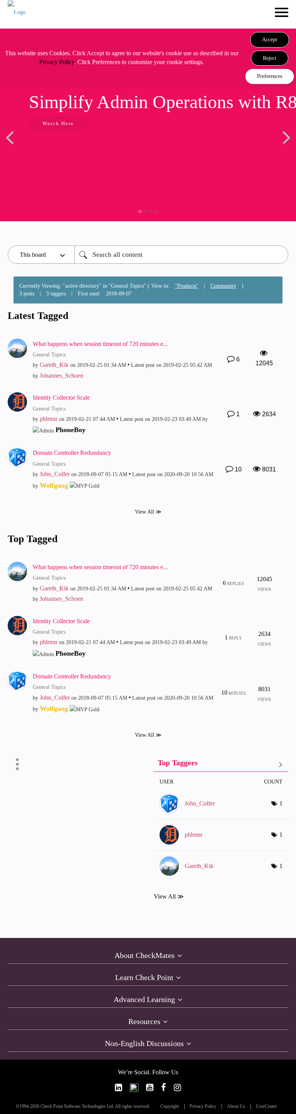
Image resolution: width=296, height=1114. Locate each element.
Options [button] (17, 764)
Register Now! (238, 147)
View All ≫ (148, 511)
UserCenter (266, 1106)
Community (223, 286)
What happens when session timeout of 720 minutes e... (100, 344)
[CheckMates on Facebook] (163, 1087)
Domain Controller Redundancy (72, 452)
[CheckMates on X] (134, 1087)
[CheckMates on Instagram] (177, 1087)
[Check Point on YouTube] (149, 1087)
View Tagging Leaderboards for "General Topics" (221, 764)
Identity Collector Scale (61, 397)
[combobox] (181, 255)
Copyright (169, 1106)
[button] (269, 39)
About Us (236, 1106)
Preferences (269, 76)
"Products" (186, 286)
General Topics (49, 355)
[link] (118, 1087)
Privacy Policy (56, 62)
